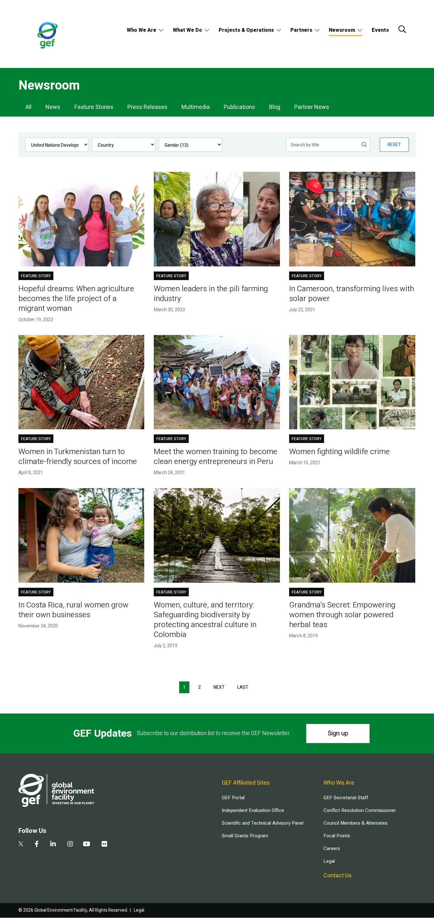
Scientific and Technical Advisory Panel (262, 823)
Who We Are (141, 30)
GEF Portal (233, 797)
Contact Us (337, 875)
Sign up (338, 733)
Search (402, 29)
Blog (274, 107)
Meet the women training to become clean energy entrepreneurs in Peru (215, 456)
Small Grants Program (245, 835)
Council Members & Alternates (355, 823)
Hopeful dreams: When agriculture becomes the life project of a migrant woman (76, 298)
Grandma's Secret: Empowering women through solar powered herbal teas (342, 615)
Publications (239, 107)
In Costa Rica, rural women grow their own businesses (73, 610)
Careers (331, 848)
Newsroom (342, 30)
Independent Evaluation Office (253, 810)
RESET (394, 144)
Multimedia (195, 107)
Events (380, 30)
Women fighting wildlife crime (339, 451)
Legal (329, 861)
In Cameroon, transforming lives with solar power (351, 293)
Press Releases (147, 107)
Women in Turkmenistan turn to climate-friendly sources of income (77, 456)
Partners (301, 30)
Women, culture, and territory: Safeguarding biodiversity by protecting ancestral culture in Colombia (205, 620)
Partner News (311, 107)
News (52, 107)
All (28, 107)
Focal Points (336, 835)
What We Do (187, 30)
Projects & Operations (246, 30)
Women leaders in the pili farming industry (211, 293)
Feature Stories (93, 107)
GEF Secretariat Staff (345, 797)
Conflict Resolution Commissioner (359, 810)
